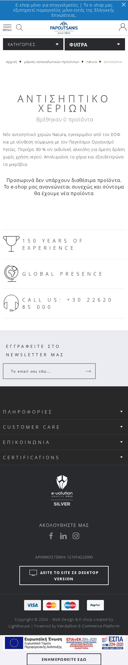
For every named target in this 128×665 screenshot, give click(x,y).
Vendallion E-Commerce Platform (88, 626)
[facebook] (51, 536)
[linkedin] (63, 536)
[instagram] (76, 536)
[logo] (64, 27)
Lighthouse (19, 626)
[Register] (88, 371)
